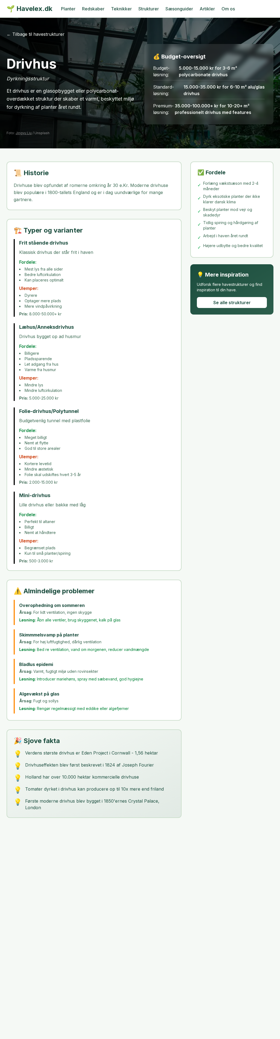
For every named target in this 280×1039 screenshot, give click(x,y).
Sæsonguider (179, 8)
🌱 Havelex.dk (29, 9)
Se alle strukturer (232, 302)
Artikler (207, 8)
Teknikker (121, 8)
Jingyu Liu (24, 133)
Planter (68, 8)
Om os (228, 8)
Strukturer (148, 8)
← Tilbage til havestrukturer (36, 34)
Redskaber (93, 8)
